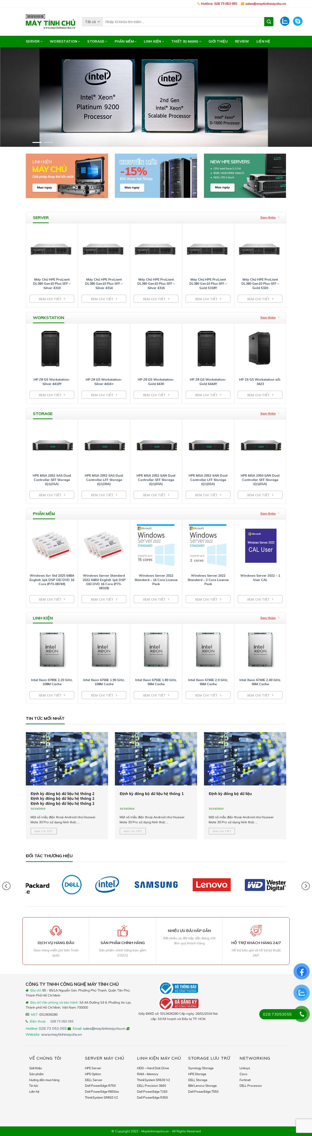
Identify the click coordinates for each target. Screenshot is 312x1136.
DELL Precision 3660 (151, 1085)
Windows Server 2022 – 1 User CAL (260, 577)
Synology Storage (201, 1068)
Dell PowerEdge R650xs (102, 1091)
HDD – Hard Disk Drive (153, 1068)
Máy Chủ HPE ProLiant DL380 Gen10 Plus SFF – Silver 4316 (156, 283)
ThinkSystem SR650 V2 (101, 1097)
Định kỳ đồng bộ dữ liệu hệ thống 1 (152, 793)
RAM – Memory (147, 1074)
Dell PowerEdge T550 (203, 1091)
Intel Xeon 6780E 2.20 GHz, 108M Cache (52, 682)
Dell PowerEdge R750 (100, 1085)
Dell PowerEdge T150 (152, 1091)
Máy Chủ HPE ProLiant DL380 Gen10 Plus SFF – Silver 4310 (52, 283)
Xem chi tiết (43, 831)
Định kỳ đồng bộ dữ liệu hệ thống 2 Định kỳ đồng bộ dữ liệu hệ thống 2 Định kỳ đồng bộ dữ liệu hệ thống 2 (63, 798)
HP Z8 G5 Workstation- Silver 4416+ (104, 381)
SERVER (33, 41)
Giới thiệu (218, 41)
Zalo (285, 21)
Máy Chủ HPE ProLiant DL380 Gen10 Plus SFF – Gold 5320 (260, 283)
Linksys (245, 1068)
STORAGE (95, 41)
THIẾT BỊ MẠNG (184, 41)
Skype (299, 21)
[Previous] (12, 97)
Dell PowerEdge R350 (152, 1097)
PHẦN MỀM (124, 41)
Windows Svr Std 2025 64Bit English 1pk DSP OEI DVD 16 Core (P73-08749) (51, 579)
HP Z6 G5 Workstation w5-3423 (260, 381)
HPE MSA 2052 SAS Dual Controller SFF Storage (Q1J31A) (52, 479)
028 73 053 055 (61, 1021)
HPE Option (93, 1074)
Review (242, 41)
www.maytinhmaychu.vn (61, 1034)
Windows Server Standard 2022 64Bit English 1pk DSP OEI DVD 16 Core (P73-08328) (104, 581)
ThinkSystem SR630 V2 (153, 1080)
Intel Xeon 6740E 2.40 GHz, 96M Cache (260, 682)
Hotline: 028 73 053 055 (218, 4)
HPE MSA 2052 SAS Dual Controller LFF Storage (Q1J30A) (104, 479)
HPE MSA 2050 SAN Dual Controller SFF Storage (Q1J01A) (260, 479)
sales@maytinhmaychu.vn (265, 4)
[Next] (300, 97)
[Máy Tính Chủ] (50, 22)
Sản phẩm (36, 1074)
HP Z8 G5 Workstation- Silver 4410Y (52, 381)
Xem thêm (268, 217)
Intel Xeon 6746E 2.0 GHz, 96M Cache (208, 682)
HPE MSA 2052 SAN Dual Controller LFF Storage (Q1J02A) (208, 479)
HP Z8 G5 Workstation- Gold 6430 (156, 381)
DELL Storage (197, 1080)
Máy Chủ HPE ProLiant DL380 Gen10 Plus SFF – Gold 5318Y (208, 283)
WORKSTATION (63, 41)
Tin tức (33, 1085)
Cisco (243, 1074)
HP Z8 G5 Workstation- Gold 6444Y (208, 381)
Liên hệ (263, 41)
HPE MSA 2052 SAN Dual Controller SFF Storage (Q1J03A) (156, 479)
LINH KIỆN (152, 41)
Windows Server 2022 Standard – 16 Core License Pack (156, 579)
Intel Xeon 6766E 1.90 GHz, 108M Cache (104, 682)
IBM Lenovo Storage (202, 1085)
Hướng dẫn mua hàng (44, 1080)
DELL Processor (251, 1085)
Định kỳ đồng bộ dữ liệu (230, 793)
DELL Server (93, 1080)
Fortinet (245, 1080)
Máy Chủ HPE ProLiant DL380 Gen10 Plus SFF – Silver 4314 (104, 283)
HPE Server (93, 1068)
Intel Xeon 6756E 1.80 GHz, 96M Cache (156, 682)
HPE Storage (197, 1074)
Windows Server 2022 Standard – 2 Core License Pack (208, 579)
